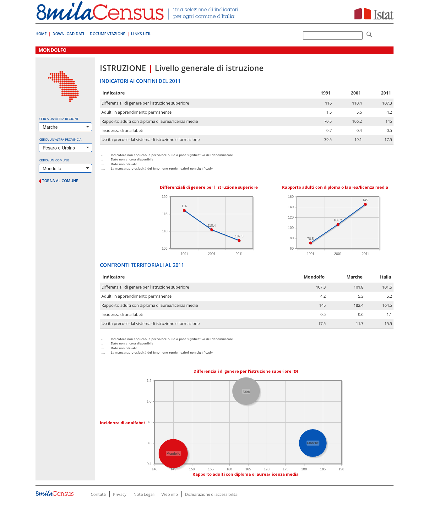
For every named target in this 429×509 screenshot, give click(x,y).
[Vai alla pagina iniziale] (138, 17)
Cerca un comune (54, 160)
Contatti (98, 494)
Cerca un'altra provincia (60, 139)
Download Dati (68, 33)
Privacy (120, 494)
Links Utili (142, 33)
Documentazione (107, 33)
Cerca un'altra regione (59, 118)
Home (41, 33)
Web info (169, 494)
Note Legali (144, 494)
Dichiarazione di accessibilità (211, 494)
